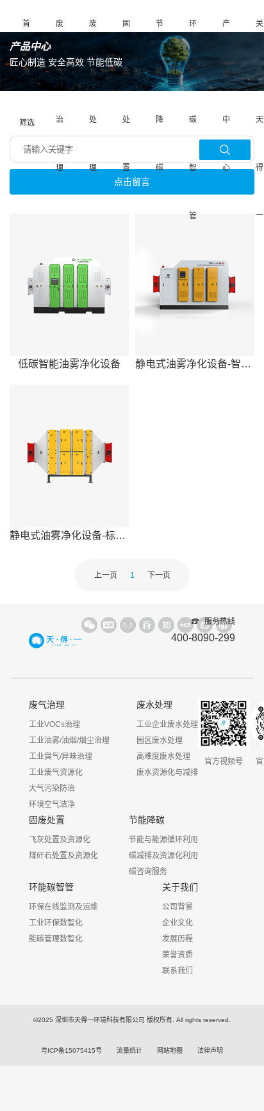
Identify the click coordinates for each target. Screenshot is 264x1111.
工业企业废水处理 (167, 724)
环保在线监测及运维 (63, 906)
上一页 (105, 575)
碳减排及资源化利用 (163, 855)
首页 (26, 47)
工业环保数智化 (56, 922)
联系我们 (177, 970)
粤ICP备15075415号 (71, 1050)
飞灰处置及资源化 (59, 839)
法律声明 (210, 1050)
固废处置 (126, 95)
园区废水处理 (159, 740)
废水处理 (93, 95)
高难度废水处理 (163, 756)
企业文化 (177, 922)
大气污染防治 (52, 788)
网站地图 (170, 1050)
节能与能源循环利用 (163, 839)
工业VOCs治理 (54, 724)
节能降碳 (159, 95)
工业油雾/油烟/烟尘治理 (69, 740)
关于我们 (180, 887)
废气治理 (59, 95)
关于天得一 (259, 119)
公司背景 (177, 906)
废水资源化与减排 (167, 772)
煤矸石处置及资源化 (63, 855)
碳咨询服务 (148, 871)
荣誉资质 (177, 954)
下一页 (158, 575)
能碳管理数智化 (56, 938)
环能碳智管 (193, 119)
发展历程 (177, 938)
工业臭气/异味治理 (60, 756)
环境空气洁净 (52, 804)
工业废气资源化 (56, 772)
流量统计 (129, 1050)
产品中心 (226, 95)
